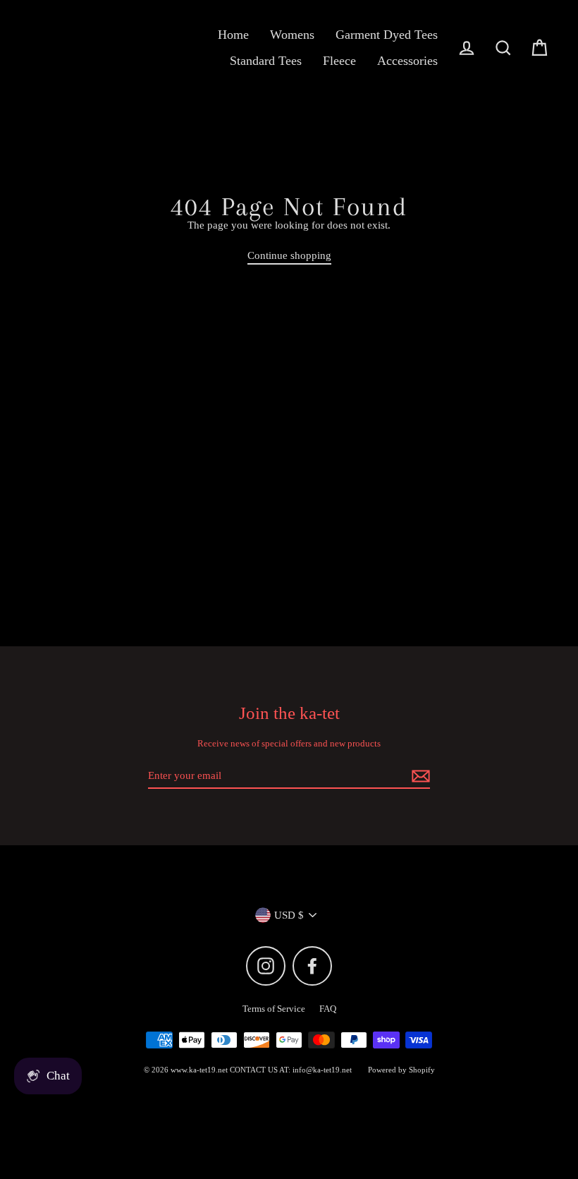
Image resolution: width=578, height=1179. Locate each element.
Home (233, 35)
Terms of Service (273, 1008)
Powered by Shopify (401, 1069)
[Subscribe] (418, 776)
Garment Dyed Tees (387, 35)
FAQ (327, 1008)
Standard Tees (266, 61)
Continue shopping (289, 255)
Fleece (339, 61)
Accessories (407, 61)
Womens (292, 35)
